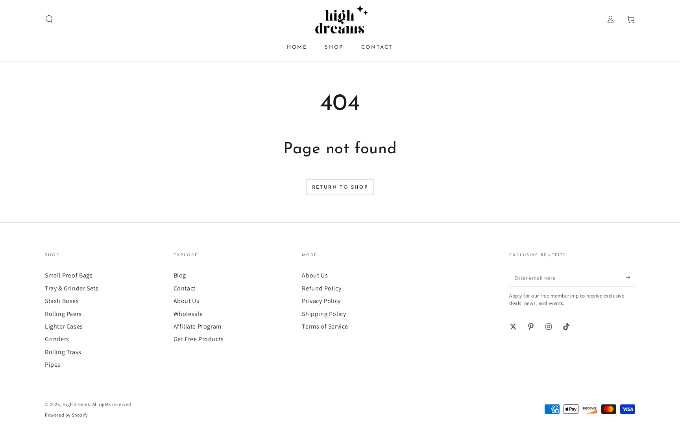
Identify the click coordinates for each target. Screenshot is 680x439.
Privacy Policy (321, 301)
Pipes (53, 364)
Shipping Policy (324, 314)
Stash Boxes (62, 301)
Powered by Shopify (66, 415)
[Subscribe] (630, 277)
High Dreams (76, 404)
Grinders (57, 339)
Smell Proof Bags (69, 275)
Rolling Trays (63, 352)
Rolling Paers (63, 314)
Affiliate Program (198, 326)
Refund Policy (321, 288)
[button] (49, 19)
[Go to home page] (340, 19)
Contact (185, 288)
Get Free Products (199, 339)
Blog (180, 275)
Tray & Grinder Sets (71, 288)
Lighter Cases (64, 326)
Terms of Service (325, 326)
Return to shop (340, 187)
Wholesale (188, 314)
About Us (187, 301)
